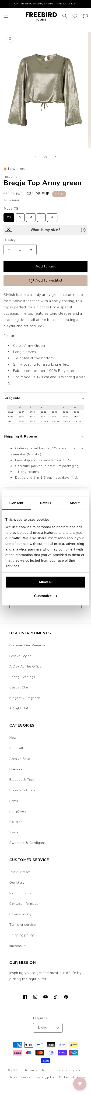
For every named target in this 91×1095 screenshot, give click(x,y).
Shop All (16, 748)
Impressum (17, 946)
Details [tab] (45, 503)
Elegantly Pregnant (24, 698)
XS (9, 216)
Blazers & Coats (22, 790)
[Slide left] (35, 157)
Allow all (45, 582)
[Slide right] (56, 157)
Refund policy (20, 893)
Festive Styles (20, 656)
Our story (16, 882)
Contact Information (25, 903)
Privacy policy (20, 914)
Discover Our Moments (27, 645)
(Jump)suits (18, 811)
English (43, 1027)
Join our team (20, 872)
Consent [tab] (16, 503)
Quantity (10, 240)
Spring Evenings (22, 677)
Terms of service (22, 924)
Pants (13, 801)
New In (15, 737)
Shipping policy (21, 935)
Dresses (15, 769)
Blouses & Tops (22, 780)
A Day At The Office (25, 666)
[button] (6, 16)
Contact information (72, 1077)
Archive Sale (19, 759)
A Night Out (18, 708)
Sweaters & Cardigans (27, 843)
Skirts (13, 832)
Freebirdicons (28, 1070)
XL (52, 216)
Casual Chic (19, 687)
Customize (43, 596)
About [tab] (75, 503)
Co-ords (15, 822)
